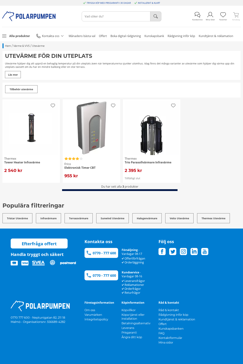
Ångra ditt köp (132, 337)
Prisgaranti (129, 332)
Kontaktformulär (170, 338)
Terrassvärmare (78, 218)
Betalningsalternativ (136, 323)
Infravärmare (48, 218)
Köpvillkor (129, 310)
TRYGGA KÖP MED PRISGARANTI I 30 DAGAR (109, 2)
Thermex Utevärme (213, 218)
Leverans (128, 328)
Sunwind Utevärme (112, 218)
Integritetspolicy (96, 319)
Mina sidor (166, 342)
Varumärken (93, 314)
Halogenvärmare (147, 218)
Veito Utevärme (179, 218)
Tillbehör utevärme (21, 89)
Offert (163, 324)
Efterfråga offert (39, 244)
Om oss (89, 310)
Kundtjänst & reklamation (177, 319)
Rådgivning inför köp (173, 314)
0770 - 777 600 (104, 253)
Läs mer (13, 74)
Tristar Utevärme (17, 218)
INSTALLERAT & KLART (149, 2)
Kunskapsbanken (171, 328)
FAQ (161, 333)
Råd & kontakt (169, 310)
